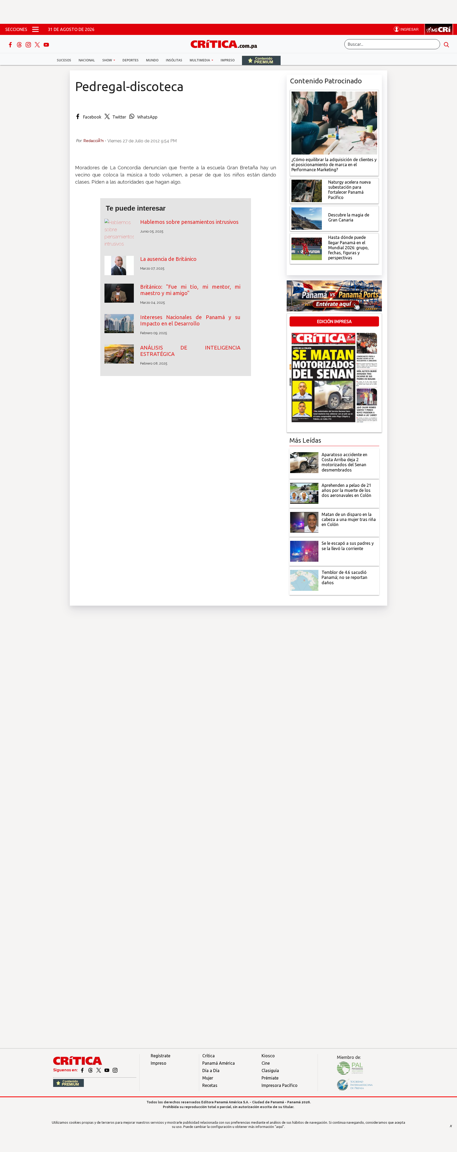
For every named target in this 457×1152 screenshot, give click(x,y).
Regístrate (160, 1055)
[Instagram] (28, 44)
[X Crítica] (37, 44)
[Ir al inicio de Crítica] (226, 43)
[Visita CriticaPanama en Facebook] (82, 1070)
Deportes (130, 60)
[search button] (446, 44)
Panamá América (218, 1063)
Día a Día (211, 1070)
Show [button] (107, 60)
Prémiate (270, 1078)
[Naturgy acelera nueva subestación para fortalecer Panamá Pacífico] (306, 190)
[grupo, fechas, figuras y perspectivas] (306, 248)
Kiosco (268, 1055)
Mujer (207, 1078)
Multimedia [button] (200, 60)
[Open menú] (35, 29)
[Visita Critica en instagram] (115, 1070)
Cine (266, 1063)
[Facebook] (10, 44)
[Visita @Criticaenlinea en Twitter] (91, 1070)
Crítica (208, 1055)
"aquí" (279, 1126)
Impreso (228, 60)
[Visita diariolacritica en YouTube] (107, 1070)
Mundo (152, 60)
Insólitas (174, 60)
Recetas (209, 1085)
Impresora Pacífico (280, 1085)
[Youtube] (46, 44)
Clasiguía (270, 1070)
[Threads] (19, 44)
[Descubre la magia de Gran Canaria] (306, 218)
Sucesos (64, 60)
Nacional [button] (87, 60)
